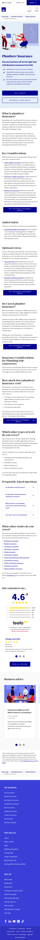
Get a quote (20, 93)
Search (29, 11)
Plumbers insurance (10, 18)
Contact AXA (8, 853)
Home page (5, 16)
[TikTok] (22, 921)
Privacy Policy (11, 931)
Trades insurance (30, 16)
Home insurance (10, 796)
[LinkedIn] (10, 921)
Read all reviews (20, 664)
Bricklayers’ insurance (11, 541)
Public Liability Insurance (12, 163)
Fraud (18, 931)
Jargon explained (10, 856)
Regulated (30, 934)
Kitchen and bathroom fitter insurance (16, 558)
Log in (31, 3)
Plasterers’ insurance (11, 566)
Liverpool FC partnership (13, 891)
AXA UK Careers (10, 902)
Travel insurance (10, 815)
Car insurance (9, 793)
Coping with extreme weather (15, 864)
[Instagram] (18, 921)
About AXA (8, 879)
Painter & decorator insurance (14, 563)
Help (6, 845)
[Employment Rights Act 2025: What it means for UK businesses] (20, 720)
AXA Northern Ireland (12, 909)
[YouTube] (14, 921)
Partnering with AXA (11, 898)
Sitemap (28, 928)
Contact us (20, 3)
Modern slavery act (12, 934)
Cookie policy (13, 928)
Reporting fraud (10, 860)
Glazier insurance (9, 552)
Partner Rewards (10, 894)
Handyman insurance (11, 555)
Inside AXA (8, 883)
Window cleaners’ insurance (13, 569)
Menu (37, 11)
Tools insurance (9, 262)
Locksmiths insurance (11, 560)
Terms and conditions (27, 931)
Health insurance (10, 811)
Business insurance (17, 16)
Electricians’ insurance (11, 549)
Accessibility (21, 928)
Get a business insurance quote (20, 210)
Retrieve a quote (10, 822)
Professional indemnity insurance (15, 229)
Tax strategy (22, 934)
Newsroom (8, 887)
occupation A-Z (11, 575)
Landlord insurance (11, 804)
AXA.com (7, 913)
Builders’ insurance (10, 544)
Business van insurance (11, 190)
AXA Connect (9, 905)
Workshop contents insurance (14, 278)
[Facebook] (5, 921)
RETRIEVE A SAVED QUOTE (20, 100)
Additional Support (11, 849)
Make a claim (6, 3)
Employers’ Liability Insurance (14, 176)
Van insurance (9, 807)
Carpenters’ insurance (11, 546)
